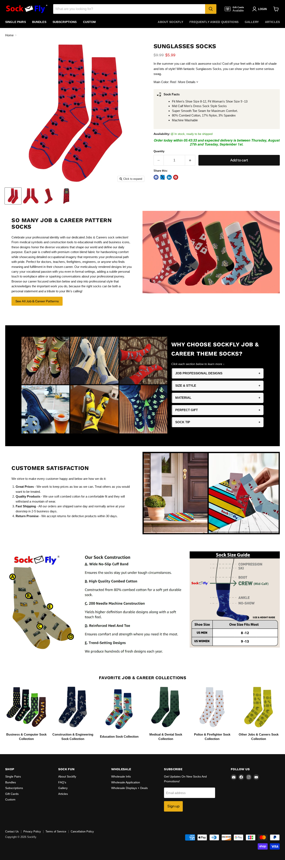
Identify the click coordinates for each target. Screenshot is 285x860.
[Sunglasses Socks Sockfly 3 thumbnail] (48, 196)
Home (9, 35)
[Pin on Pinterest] (175, 177)
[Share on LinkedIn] (169, 177)
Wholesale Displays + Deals (129, 788)
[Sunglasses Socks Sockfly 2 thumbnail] (31, 196)
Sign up (173, 806)
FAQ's (62, 782)
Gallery (252, 22)
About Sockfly (170, 22)
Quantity (159, 151)
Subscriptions (65, 22)
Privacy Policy (32, 831)
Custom (89, 22)
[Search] (210, 9)
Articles (272, 22)
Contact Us (12, 831)
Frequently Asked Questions (213, 22)
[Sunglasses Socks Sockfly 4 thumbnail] (66, 196)
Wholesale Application (125, 782)
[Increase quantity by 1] (190, 160)
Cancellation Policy (82, 831)
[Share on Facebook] (156, 177)
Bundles (39, 22)
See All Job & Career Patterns (37, 301)
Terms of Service (55, 831)
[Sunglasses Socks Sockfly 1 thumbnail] (13, 196)
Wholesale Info (121, 776)
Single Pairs (15, 22)
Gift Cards (12, 793)
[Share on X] (162, 177)
